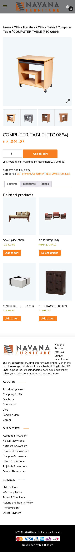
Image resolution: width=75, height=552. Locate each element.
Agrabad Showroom (15, 435)
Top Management (13, 389)
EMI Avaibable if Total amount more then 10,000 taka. (34, 161)
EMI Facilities (10, 487)
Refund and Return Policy (18, 502)
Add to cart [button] (11, 252)
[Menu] (5, 7)
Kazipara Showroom (15, 445)
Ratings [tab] (44, 183)
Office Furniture (24, 27)
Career (7, 419)
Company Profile (12, 394)
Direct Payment (12, 512)
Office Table (46, 27)
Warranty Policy (12, 492)
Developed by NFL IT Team (37, 544)
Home (7, 27)
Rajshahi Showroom (15, 466)
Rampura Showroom (15, 456)
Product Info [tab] (29, 183)
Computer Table (41, 173)
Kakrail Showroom (14, 440)
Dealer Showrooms (14, 471)
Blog (5, 409)
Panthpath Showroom (16, 451)
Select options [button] (49, 252)
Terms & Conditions (14, 497)
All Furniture (24, 173)
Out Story (8, 399)
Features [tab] (12, 183)
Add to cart (40, 153)
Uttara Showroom (13, 461)
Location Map (11, 414)
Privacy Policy (11, 507)
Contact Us (9, 404)
